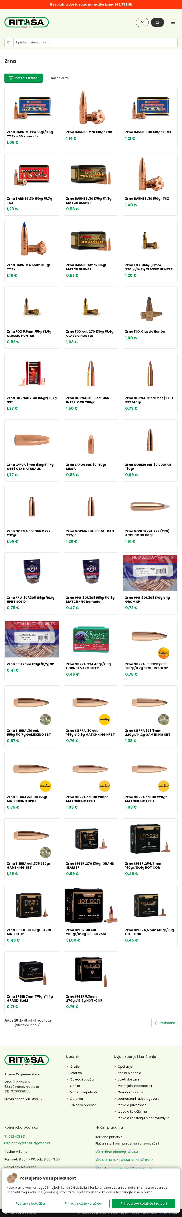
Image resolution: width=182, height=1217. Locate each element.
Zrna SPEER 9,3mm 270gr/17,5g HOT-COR (84, 998)
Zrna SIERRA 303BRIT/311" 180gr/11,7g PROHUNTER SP (146, 666)
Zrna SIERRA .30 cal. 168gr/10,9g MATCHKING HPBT (90, 732)
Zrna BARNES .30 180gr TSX (147, 198)
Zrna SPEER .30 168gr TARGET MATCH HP (30, 932)
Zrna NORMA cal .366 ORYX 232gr (29, 533)
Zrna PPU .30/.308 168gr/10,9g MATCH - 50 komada (90, 599)
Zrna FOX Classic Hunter (145, 331)
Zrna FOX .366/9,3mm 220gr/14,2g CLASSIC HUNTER (149, 267)
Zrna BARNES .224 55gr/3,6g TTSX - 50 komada (30, 134)
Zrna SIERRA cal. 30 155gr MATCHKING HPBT (27, 799)
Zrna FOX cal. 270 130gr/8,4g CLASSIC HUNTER (89, 333)
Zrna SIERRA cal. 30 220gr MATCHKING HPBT (146, 799)
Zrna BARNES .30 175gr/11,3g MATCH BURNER (88, 200)
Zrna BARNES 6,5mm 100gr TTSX (28, 267)
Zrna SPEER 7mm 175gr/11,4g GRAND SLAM (30, 998)
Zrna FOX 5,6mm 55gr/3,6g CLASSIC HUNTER (29, 333)
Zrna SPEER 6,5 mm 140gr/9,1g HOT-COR (149, 932)
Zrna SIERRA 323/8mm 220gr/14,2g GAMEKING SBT (147, 732)
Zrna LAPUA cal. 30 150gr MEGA (86, 466)
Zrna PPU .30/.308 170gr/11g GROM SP (147, 599)
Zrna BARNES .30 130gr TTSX (148, 132)
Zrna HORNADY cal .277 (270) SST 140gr (149, 400)
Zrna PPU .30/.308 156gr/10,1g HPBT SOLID (30, 599)
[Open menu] (173, 22)
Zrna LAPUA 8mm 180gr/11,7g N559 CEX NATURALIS (30, 466)
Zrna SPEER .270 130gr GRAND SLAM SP (90, 865)
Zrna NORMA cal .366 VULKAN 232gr (90, 533)
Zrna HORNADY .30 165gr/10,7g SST (32, 400)
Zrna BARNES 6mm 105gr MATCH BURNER (86, 267)
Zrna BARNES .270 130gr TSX (89, 132)
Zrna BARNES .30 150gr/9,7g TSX (29, 200)
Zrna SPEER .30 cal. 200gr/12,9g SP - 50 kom (86, 932)
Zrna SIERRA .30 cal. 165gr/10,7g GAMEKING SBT (29, 732)
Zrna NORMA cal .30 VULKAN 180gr (148, 466)
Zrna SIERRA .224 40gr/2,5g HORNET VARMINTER (88, 666)
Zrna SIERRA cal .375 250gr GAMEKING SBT (28, 865)
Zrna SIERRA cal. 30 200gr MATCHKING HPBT (87, 799)
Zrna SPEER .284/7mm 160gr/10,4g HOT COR (143, 865)
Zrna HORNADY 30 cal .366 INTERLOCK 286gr (87, 400)
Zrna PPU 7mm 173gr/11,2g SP (30, 664)
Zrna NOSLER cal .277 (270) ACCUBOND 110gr (147, 533)
